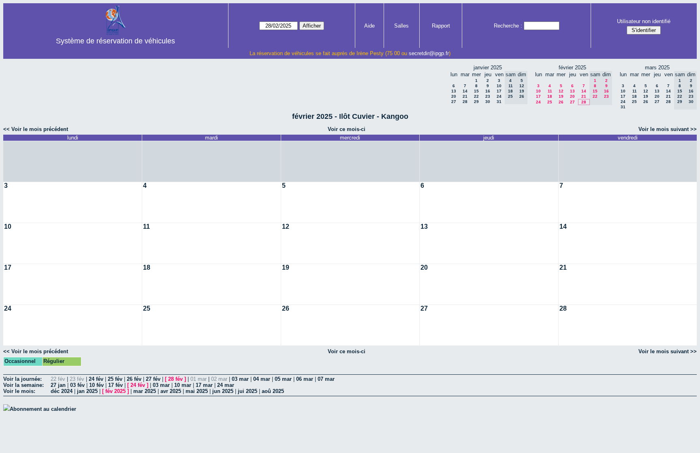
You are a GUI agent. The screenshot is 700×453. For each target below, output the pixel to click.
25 (549, 102)
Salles (401, 26)
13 (453, 91)
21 (465, 96)
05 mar (283, 379)
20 (453, 96)
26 (561, 102)
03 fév (77, 385)
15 (476, 91)
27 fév (153, 379)
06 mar (304, 379)
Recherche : (508, 26)
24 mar (225, 385)
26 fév (134, 379)
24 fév (96, 379)
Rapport (441, 26)
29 (476, 101)
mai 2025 (197, 391)
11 (550, 91)
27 (453, 101)
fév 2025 (115, 391)
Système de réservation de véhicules (115, 41)
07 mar (326, 379)
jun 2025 (222, 391)
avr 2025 (170, 391)
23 (487, 96)
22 (476, 96)
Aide (369, 26)
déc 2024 (62, 391)
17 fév (115, 385)
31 (499, 101)
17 (499, 91)
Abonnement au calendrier (43, 409)
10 (499, 86)
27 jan (58, 385)
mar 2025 (144, 391)
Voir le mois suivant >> (667, 129)
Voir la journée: (22, 379)
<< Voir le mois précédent (35, 129)
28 (465, 101)
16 (487, 91)
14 (465, 91)
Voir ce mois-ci (346, 129)
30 (487, 101)
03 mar (240, 379)
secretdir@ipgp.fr (429, 53)
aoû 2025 (273, 391)
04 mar (261, 379)
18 (549, 96)
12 (561, 91)
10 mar (182, 385)
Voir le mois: (19, 391)
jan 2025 (87, 391)
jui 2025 (247, 391)
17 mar (204, 385)
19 (561, 96)
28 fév (175, 379)
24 (499, 96)
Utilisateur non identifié (643, 21)
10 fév (96, 385)
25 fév (115, 379)
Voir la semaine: (23, 385)
